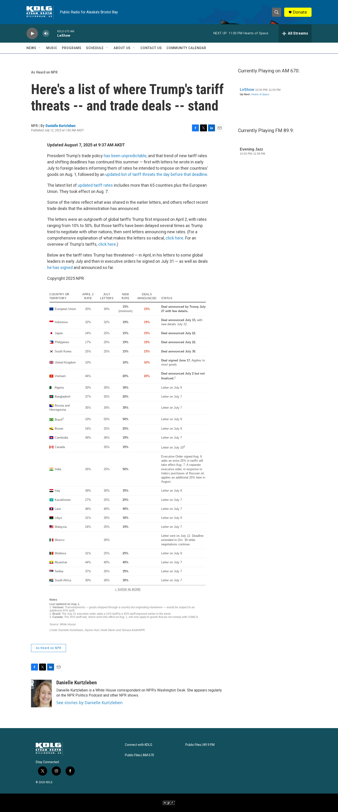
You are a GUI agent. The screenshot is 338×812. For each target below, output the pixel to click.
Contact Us (151, 48)
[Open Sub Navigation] (40, 48)
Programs (71, 48)
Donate (300, 12)
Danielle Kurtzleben (60, 125)
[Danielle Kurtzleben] (41, 693)
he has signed (60, 267)
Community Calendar (186, 48)
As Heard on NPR (44, 72)
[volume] (46, 33)
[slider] (53, 33)
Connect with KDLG (138, 745)
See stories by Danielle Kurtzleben (89, 702)
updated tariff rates (95, 185)
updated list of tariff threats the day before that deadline (156, 174)
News (31, 48)
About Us (122, 48)
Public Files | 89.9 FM (200, 745)
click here (174, 238)
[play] (32, 33)
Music (51, 48)
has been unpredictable (125, 155)
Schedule (95, 48)
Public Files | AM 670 (139, 755)
